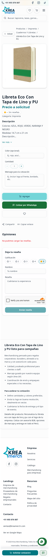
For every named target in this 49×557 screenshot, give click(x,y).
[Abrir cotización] (37, 10)
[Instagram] (16, 464)
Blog (29, 486)
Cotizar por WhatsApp (26, 205)
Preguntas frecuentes (32, 492)
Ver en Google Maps (12, 532)
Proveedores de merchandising (10, 492)
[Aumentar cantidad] (21, 166)
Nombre (9, 267)
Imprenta (32, 28)
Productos (20, 28)
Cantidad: (9, 161)
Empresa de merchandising (10, 486)
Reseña (8, 277)
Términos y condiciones (29, 545)
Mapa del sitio (33, 498)
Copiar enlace (27, 224)
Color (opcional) (12, 150)
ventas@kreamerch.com (14, 526)
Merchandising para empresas (34, 471)
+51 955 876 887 (12, 2)
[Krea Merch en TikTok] (44, 2)
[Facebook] (9, 464)
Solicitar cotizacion (22, 552)
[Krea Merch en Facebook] (32, 2)
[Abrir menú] (44, 10)
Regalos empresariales (9, 498)
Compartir (10, 224)
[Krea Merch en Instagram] (38, 2)
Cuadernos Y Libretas (26, 32)
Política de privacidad (32, 504)
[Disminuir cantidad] (7, 166)
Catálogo (31, 465)
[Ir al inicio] (12, 452)
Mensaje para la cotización (17, 172)
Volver (10, 34)
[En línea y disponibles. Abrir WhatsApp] (42, 542)
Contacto (7, 504)
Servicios (31, 459)
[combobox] (24, 18)
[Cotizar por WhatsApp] (43, 552)
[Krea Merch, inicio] (8, 10)
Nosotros (31, 453)
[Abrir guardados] (30, 10)
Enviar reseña (25, 310)
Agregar (26, 196)
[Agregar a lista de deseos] (24, 213)
